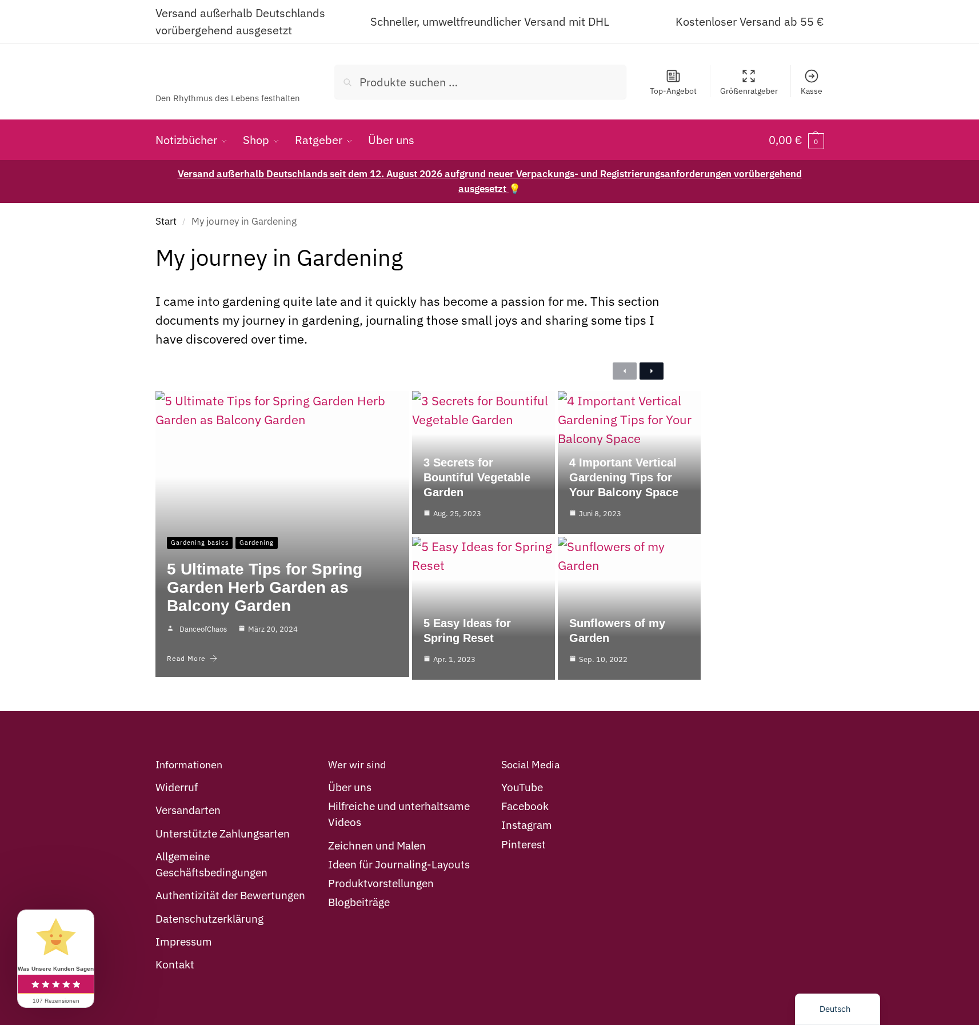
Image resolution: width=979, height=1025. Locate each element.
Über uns (349, 787)
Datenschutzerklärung (209, 919)
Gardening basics (200, 543)
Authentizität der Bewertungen (230, 895)
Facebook (525, 806)
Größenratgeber (749, 91)
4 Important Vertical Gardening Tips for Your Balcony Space (623, 477)
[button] (796, 140)
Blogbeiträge (359, 902)
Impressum (183, 941)
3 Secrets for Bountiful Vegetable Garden (476, 477)
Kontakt (174, 964)
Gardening (256, 543)
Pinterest (523, 844)
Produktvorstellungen (381, 883)
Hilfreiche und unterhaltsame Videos (399, 814)
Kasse (811, 91)
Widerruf (176, 787)
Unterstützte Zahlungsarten (222, 833)
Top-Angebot (673, 91)
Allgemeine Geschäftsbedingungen (211, 864)
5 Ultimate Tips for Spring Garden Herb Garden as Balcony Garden (264, 587)
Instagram (526, 825)
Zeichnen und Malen (377, 845)
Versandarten (188, 810)
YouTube (522, 787)
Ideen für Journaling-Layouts (399, 864)
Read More (186, 658)
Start (166, 221)
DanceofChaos (203, 629)
